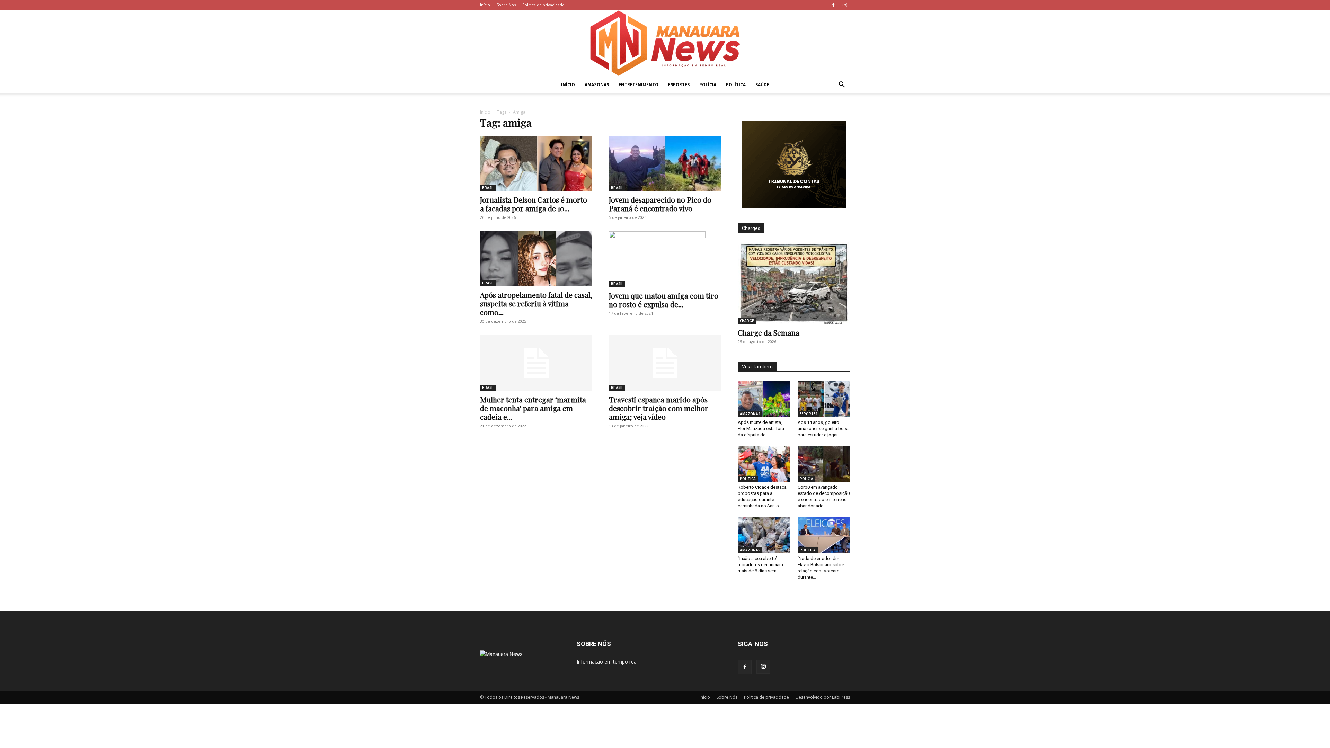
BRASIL (488, 187)
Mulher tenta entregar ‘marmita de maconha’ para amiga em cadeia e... (533, 407)
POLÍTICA (736, 85)
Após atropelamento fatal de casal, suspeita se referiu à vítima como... (536, 303)
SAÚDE (762, 85)
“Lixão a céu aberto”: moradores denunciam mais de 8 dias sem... (760, 564)
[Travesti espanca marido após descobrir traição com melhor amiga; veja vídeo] (665, 363)
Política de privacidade (543, 4)
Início (485, 4)
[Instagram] (845, 5)
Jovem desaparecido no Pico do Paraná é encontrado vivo (660, 204)
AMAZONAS (597, 85)
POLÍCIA (707, 85)
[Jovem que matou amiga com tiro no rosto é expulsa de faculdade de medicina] (665, 259)
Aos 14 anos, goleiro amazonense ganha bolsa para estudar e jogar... (824, 428)
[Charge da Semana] (794, 283)
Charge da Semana (768, 332)
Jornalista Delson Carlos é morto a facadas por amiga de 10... (533, 204)
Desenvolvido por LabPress (823, 697)
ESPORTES (679, 85)
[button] (841, 85)
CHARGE (747, 320)
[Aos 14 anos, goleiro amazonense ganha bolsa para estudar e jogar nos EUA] (824, 399)
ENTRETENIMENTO (638, 85)
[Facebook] (833, 5)
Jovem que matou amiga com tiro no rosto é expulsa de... (663, 300)
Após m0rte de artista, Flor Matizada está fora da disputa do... (761, 428)
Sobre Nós (506, 4)
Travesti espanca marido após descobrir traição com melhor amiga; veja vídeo (658, 407)
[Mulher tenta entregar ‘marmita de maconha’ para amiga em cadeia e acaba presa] (536, 363)
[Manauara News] (665, 43)
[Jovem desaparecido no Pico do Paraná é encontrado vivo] (665, 163)
